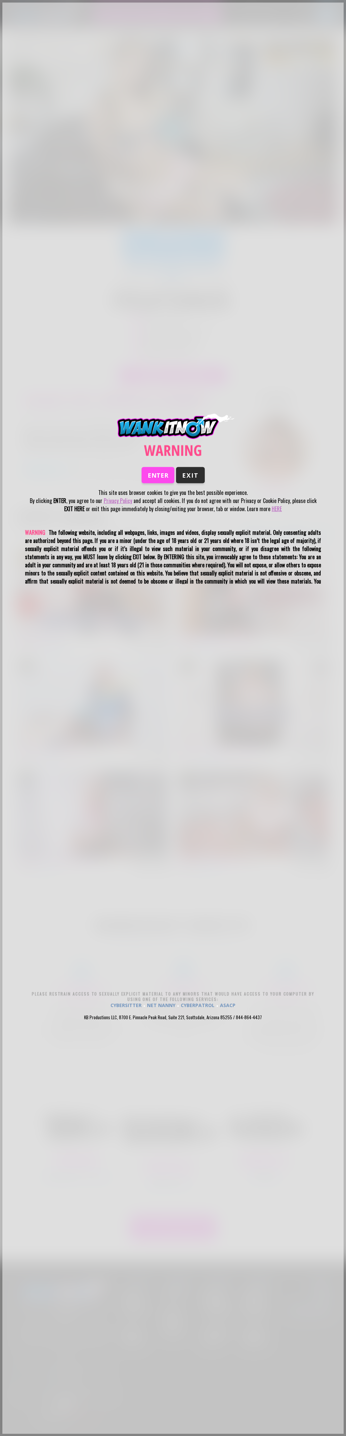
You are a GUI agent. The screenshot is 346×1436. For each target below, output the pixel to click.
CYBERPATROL (198, 1005)
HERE (277, 509)
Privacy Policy (118, 501)
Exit (190, 475)
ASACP (228, 1005)
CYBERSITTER (126, 1005)
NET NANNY (161, 1005)
